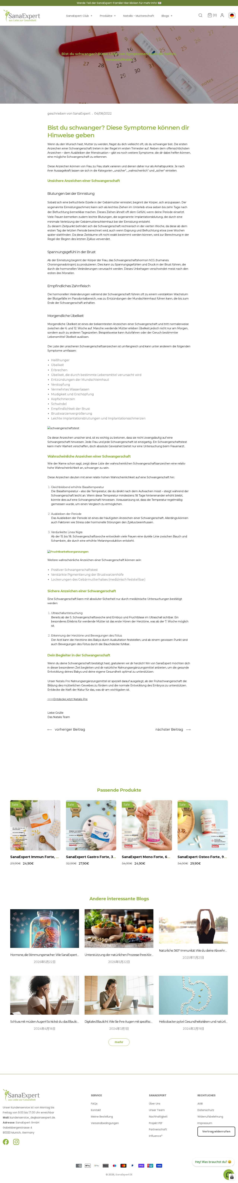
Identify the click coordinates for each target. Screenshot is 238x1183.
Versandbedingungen (105, 1123)
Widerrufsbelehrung (210, 1116)
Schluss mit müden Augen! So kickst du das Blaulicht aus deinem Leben (57, 1021)
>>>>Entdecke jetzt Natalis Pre (67, 699)
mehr (119, 1042)
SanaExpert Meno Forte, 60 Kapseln (97, 857)
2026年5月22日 (45, 962)
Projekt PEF (156, 1123)
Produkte (108, 16)
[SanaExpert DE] (22, 16)
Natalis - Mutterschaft (138, 16)
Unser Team (157, 1110)
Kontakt (96, 1110)
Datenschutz (205, 1110)
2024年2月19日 (193, 1028)
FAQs (94, 1103)
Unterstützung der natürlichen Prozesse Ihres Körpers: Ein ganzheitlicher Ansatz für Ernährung (148, 955)
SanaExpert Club (79, 16)
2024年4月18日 (44, 1028)
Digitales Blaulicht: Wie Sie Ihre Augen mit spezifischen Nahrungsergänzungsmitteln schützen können (152, 1021)
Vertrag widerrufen (216, 1131)
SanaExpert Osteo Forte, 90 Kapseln (153, 857)
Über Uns (154, 1103)
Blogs (167, 16)
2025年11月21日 (193, 957)
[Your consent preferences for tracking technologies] (232, 1177)
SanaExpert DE (123, 1174)
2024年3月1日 (119, 1028)
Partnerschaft (158, 1129)
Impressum (204, 1123)
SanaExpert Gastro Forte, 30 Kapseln (42, 857)
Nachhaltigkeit (158, 1116)
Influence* (156, 1136)
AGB (200, 1103)
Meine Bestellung (102, 1116)
